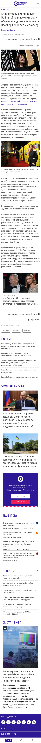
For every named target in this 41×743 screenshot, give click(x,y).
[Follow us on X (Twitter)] (8, 722)
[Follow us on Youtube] (13, 722)
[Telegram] (20, 740)
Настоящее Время (8, 30)
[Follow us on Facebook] (3, 722)
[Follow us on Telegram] (24, 722)
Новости (5, 9)
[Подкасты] (34, 722)
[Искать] (32, 740)
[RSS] (29, 722)
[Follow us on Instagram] (19, 722)
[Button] (11, 39)
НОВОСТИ (9, 571)
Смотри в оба (12, 622)
